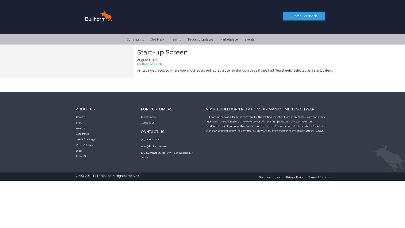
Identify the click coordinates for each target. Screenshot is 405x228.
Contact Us (147, 122)
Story (79, 122)
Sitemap (264, 177)
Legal (278, 177)
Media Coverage (85, 139)
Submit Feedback (304, 16)
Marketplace (229, 39)
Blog (79, 150)
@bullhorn (303, 130)
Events (249, 39)
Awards (80, 128)
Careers (80, 116)
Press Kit (81, 156)
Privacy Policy (295, 177)
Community (135, 39)
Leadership (82, 133)
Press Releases (84, 145)
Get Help (157, 39)
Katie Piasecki (152, 64)
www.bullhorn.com (273, 130)
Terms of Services (319, 177)
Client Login (148, 116)
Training (176, 39)
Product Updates (200, 39)
